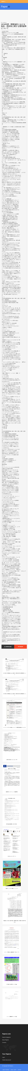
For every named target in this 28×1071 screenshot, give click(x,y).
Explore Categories (6, 1037)
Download (8, 646)
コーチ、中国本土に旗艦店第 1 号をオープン (11, 952)
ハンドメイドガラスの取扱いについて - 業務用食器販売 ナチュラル (14, 727)
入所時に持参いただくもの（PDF (11, 759)
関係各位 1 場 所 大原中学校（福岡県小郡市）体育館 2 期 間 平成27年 (15, 921)
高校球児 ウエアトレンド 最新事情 (12, 791)
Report (21, 646)
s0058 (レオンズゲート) (12, 856)
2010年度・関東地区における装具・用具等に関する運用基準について (14, 694)
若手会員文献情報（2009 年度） (11, 824)
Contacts (4, 1042)
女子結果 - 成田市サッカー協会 (12, 984)
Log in (3, 1057)
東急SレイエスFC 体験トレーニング (12, 888)
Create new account (6, 1060)
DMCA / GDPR (13, 1069)
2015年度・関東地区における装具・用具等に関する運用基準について (14, 674)
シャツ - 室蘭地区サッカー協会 (12, 1016)
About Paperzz (5, 1040)
